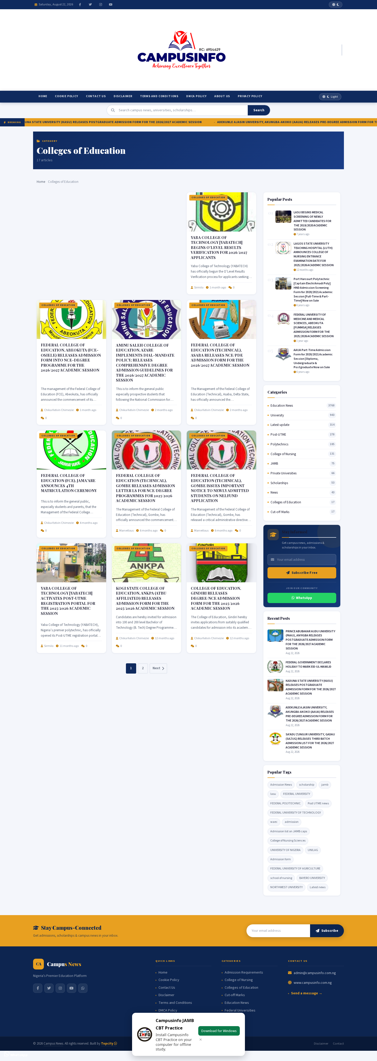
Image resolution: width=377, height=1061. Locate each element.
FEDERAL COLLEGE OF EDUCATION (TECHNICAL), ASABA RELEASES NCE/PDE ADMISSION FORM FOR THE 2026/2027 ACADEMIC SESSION (220, 354)
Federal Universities (240, 1010)
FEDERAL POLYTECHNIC (285, 803)
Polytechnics (279, 444)
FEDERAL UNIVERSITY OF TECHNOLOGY (295, 812)
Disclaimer (123, 96)
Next (156, 668)
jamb (324, 785)
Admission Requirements (244, 972)
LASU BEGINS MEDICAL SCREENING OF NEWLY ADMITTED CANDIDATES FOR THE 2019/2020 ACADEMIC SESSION (312, 221)
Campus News (53, 1043)
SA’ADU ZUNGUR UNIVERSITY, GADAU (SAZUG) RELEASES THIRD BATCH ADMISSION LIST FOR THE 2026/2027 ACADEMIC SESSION (310, 740)
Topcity (107, 1043)
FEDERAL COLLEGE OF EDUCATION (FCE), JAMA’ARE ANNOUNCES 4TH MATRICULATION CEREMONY (69, 483)
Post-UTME (278, 434)
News (274, 492)
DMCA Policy (196, 96)
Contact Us (96, 96)
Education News (282, 405)
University (277, 415)
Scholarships (279, 483)
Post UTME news (318, 803)
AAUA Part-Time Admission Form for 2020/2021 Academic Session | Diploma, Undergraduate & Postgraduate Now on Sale (313, 358)
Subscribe (329, 930)
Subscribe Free (305, 572)
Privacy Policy (250, 96)
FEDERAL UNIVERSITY (296, 794)
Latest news (317, 887)
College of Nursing (283, 454)
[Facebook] (80, 4)
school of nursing (281, 878)
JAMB (274, 463)
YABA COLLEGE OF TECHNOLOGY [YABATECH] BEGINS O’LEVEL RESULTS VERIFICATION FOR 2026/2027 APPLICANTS (219, 247)
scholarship (306, 785)
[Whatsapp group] (82, 988)
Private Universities (283, 473)
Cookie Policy (66, 96)
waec (273, 822)
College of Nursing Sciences (287, 840)
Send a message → (306, 993)
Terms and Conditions (159, 96)
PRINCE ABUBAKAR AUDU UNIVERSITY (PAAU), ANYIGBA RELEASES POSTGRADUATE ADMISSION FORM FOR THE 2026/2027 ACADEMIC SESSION (310, 640)
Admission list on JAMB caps (288, 831)
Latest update (280, 425)
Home (42, 96)
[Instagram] (100, 4)
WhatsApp (304, 598)
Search (258, 110)
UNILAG (313, 850)
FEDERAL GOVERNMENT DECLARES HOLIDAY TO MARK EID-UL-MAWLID (308, 664)
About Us (222, 96)
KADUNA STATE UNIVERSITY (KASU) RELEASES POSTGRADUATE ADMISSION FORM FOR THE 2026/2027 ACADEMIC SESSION (311, 687)
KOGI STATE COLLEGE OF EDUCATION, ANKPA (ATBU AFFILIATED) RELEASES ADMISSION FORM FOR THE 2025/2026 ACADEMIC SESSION (145, 598)
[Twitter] (90, 4)
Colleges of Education (208, 197)
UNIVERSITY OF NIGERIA (285, 850)
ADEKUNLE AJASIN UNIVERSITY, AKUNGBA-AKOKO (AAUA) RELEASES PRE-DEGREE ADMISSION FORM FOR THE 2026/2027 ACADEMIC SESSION (310, 714)
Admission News (281, 785)
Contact (338, 1043)
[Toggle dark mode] (335, 5)
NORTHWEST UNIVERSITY (286, 887)
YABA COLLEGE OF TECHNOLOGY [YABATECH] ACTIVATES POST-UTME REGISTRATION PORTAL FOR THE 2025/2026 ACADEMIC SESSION (68, 601)
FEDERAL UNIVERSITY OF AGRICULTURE (295, 868)
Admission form (280, 859)
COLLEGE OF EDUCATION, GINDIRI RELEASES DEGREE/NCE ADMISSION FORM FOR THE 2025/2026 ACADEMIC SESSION (216, 598)
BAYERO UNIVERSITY (312, 878)
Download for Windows (219, 1031)
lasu (273, 794)
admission (292, 822)
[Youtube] (110, 4)
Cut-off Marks (280, 512)
